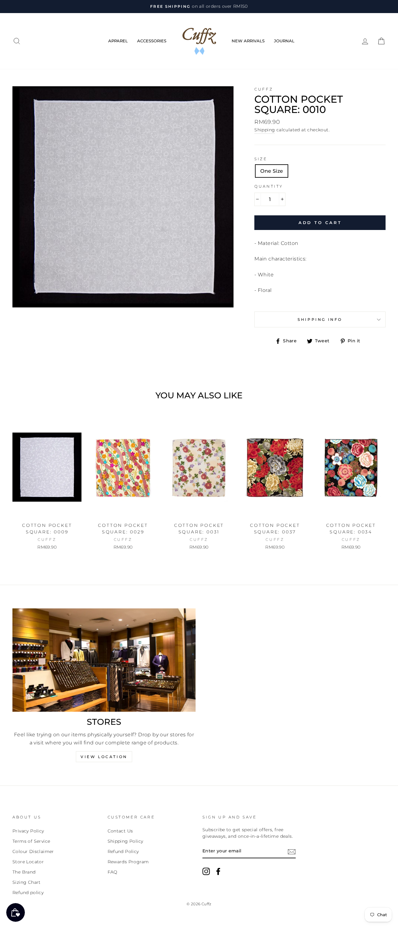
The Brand (24, 871)
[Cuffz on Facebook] (218, 871)
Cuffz (263, 89)
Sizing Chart (26, 882)
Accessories (151, 40)
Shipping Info (320, 319)
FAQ (113, 871)
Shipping (264, 129)
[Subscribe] (292, 851)
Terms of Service (31, 841)
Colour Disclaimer (33, 851)
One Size (271, 171)
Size (260, 159)
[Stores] (104, 659)
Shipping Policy (125, 841)
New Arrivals (248, 40)
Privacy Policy (28, 830)
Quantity (268, 186)
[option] (199, 6)
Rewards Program (128, 861)
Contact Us (120, 830)
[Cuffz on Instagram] (206, 871)
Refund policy (28, 892)
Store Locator (28, 861)
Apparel (118, 40)
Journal (284, 40)
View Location (104, 756)
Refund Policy (123, 851)
